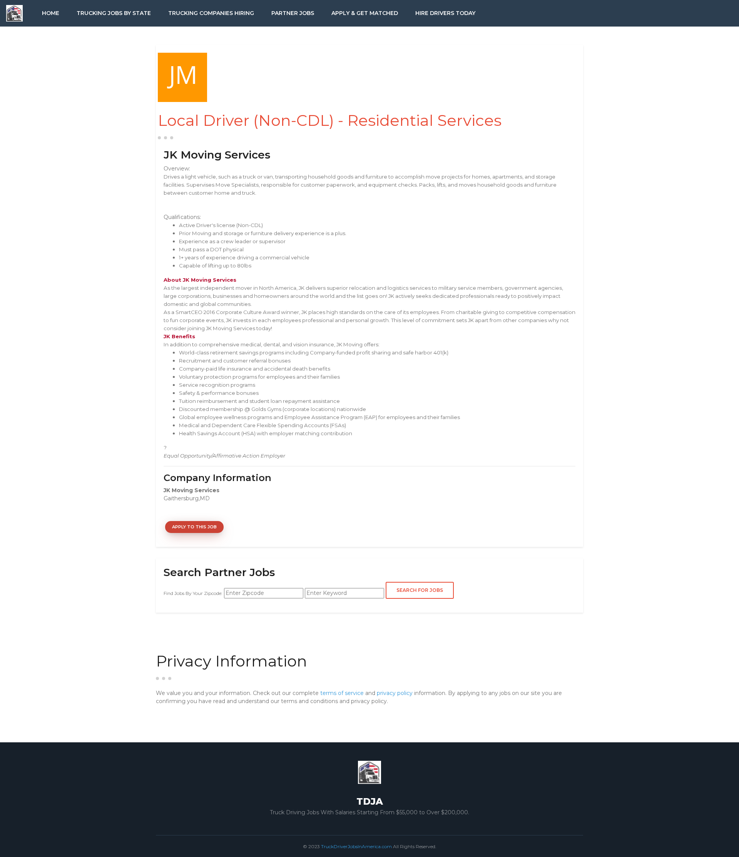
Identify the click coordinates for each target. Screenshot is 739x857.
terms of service (342, 693)
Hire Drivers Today (445, 13)
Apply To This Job (194, 527)
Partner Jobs (292, 13)
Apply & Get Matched (364, 13)
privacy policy (395, 693)
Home (50, 13)
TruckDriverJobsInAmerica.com (356, 846)
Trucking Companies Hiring (211, 13)
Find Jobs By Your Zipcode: (193, 593)
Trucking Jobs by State (114, 13)
